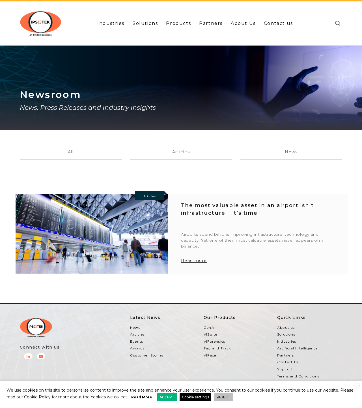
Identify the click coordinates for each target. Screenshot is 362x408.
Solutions (145, 23)
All (71, 151)
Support (285, 369)
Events (136, 341)
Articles (181, 151)
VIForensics (214, 341)
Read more (194, 260)
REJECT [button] (223, 397)
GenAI (210, 327)
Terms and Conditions (298, 376)
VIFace (210, 355)
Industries (110, 23)
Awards (137, 348)
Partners (211, 23)
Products (178, 23)
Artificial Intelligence (297, 348)
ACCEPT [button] (167, 397)
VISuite (210, 334)
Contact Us (288, 362)
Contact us (278, 23)
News (291, 151)
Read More (141, 397)
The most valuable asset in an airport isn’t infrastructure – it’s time (247, 209)
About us (286, 327)
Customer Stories (146, 355)
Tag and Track (217, 348)
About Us (243, 23)
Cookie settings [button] (195, 397)
